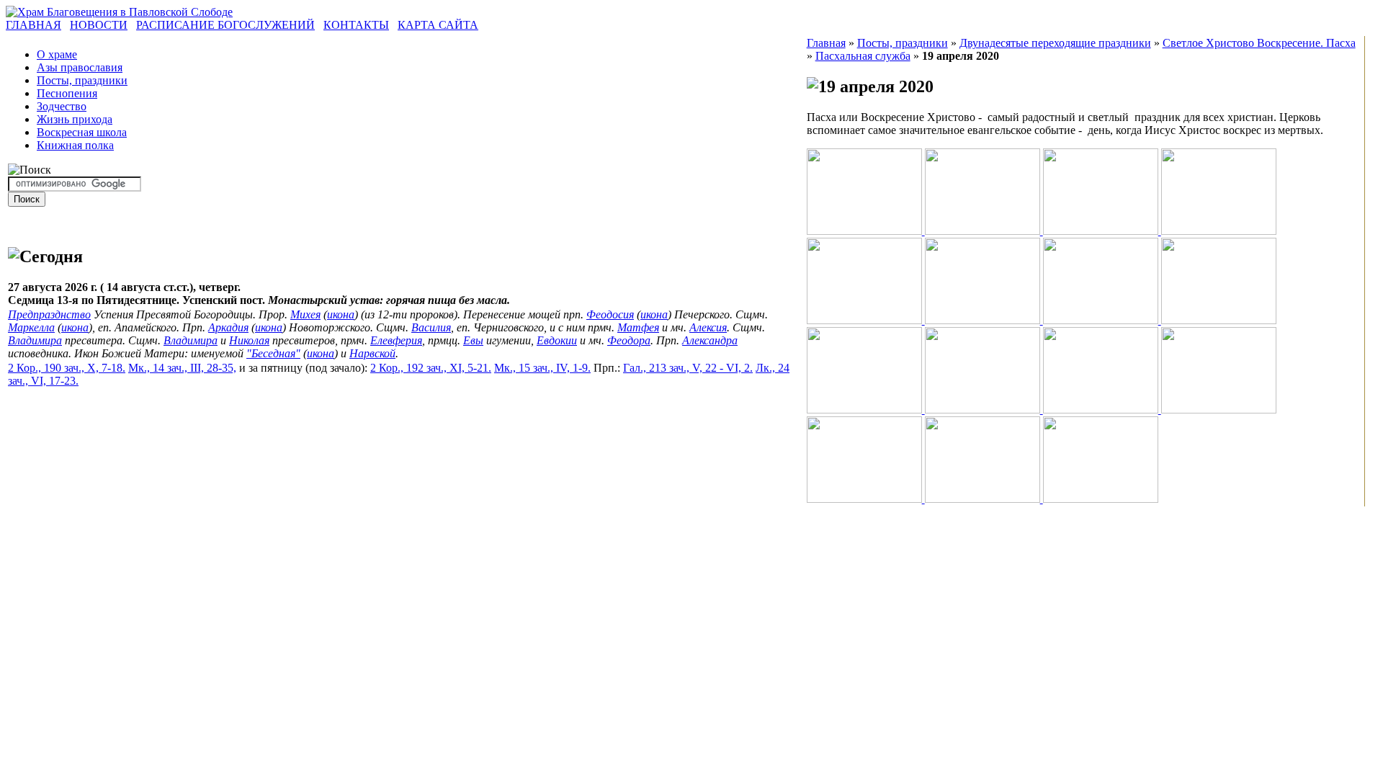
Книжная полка (75, 145)
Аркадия (228, 327)
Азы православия (79, 67)
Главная (826, 43)
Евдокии (557, 340)
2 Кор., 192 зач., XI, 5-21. (430, 368)
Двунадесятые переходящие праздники (1055, 43)
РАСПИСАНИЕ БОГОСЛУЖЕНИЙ (225, 25)
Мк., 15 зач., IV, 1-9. (542, 368)
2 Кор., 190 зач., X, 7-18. (66, 368)
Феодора (628, 340)
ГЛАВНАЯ (33, 25)
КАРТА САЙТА (438, 25)
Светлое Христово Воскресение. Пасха (1259, 43)
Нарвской (372, 353)
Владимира (35, 340)
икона (340, 314)
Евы (473, 340)
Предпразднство (49, 314)
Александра (710, 340)
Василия (431, 327)
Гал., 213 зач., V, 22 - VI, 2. (688, 368)
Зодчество (61, 106)
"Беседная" (273, 353)
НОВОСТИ (98, 25)
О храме (57, 54)
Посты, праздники (82, 80)
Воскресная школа (82, 132)
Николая (249, 340)
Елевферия (396, 340)
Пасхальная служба (862, 56)
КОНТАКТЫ (356, 25)
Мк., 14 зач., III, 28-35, (182, 368)
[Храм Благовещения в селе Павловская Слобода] (119, 12)
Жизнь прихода (74, 119)
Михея (305, 314)
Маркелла (31, 327)
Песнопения (67, 93)
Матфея (638, 327)
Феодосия (610, 314)
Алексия (708, 327)
